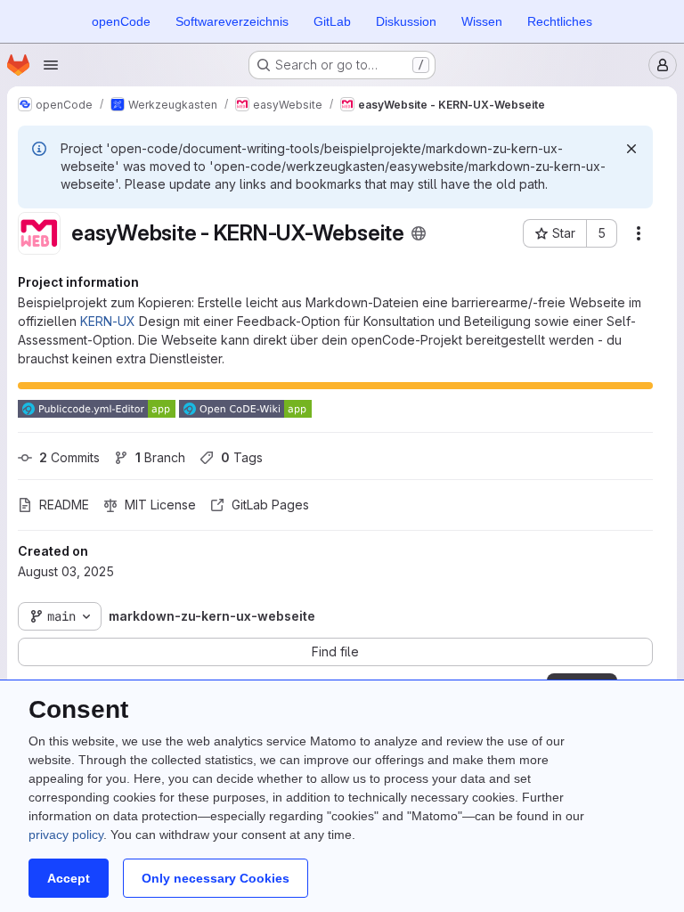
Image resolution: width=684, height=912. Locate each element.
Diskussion (406, 21)
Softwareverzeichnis (232, 21)
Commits (69, 457)
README (64, 504)
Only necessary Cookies (215, 878)
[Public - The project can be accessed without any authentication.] (418, 233)
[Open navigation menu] (51, 65)
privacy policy (65, 834)
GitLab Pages (270, 504)
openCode (121, 21)
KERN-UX (107, 321)
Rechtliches (559, 21)
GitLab (332, 21)
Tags (242, 457)
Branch (160, 457)
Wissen (481, 21)
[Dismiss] (631, 148)
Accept (68, 878)
